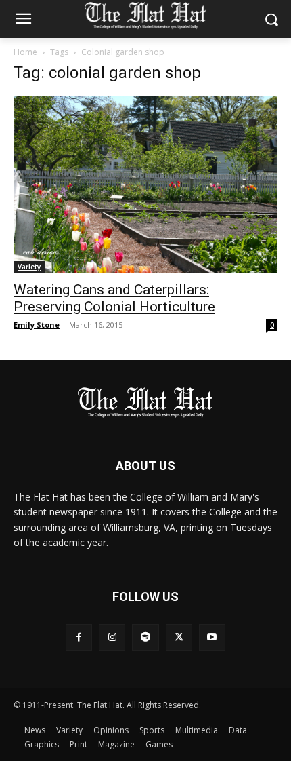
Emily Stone (37, 324)
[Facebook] (79, 637)
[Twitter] (179, 637)
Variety (29, 266)
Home (25, 52)
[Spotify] (145, 637)
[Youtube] (212, 637)
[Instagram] (112, 637)
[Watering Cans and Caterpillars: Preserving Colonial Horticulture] (145, 184)
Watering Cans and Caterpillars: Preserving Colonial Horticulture (114, 298)
